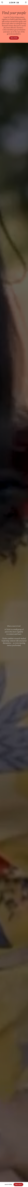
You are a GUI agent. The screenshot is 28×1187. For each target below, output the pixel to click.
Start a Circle (14, 38)
